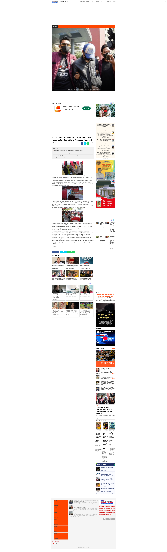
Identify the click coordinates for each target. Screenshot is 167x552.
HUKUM (97, 1)
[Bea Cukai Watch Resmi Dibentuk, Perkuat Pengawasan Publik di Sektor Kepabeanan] (97, 377)
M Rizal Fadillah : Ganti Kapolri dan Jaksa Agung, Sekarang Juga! (104, 140)
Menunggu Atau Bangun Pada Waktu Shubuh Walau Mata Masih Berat (107, 469)
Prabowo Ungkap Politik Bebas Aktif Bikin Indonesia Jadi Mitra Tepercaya (104, 146)
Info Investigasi (86, 547)
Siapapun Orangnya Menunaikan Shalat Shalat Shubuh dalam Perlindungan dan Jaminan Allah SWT (107, 383)
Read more (107, 130)
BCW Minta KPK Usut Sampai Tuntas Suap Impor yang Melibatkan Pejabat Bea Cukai (107, 474)
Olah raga (56, 524)
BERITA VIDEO (108, 1)
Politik (55, 531)
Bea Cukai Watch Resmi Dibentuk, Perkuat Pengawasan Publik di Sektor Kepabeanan (108, 377)
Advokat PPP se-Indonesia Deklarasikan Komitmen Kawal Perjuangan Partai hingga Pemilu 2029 (104, 125)
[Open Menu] (1, 1)
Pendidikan (56, 526)
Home (53, 134)
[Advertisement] (83, 15)
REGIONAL (115, 1)
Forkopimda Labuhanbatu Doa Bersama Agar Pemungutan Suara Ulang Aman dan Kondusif (72, 138)
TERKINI (92, 1)
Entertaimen (56, 510)
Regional (56, 533)
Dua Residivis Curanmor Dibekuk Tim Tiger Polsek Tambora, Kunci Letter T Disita (69, 153)
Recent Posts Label (105, 158)
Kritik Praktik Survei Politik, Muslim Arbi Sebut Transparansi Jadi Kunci (103, 153)
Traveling (56, 538)
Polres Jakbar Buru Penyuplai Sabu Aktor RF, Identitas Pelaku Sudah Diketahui (68, 150)
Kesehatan (56, 517)
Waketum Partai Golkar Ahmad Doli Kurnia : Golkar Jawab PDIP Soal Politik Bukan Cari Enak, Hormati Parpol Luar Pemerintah (104, 133)
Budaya (55, 500)
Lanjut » (112, 493)
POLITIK (102, 1)
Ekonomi (55, 507)
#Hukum (54, 246)
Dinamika (56, 505)
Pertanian (56, 528)
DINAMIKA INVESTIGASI (84, 1)
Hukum (56, 134)
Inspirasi (56, 514)
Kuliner (55, 519)
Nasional (56, 521)
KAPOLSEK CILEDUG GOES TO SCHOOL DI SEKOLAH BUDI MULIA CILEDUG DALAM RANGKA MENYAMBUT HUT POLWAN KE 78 (108, 389)
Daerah (55, 503)
